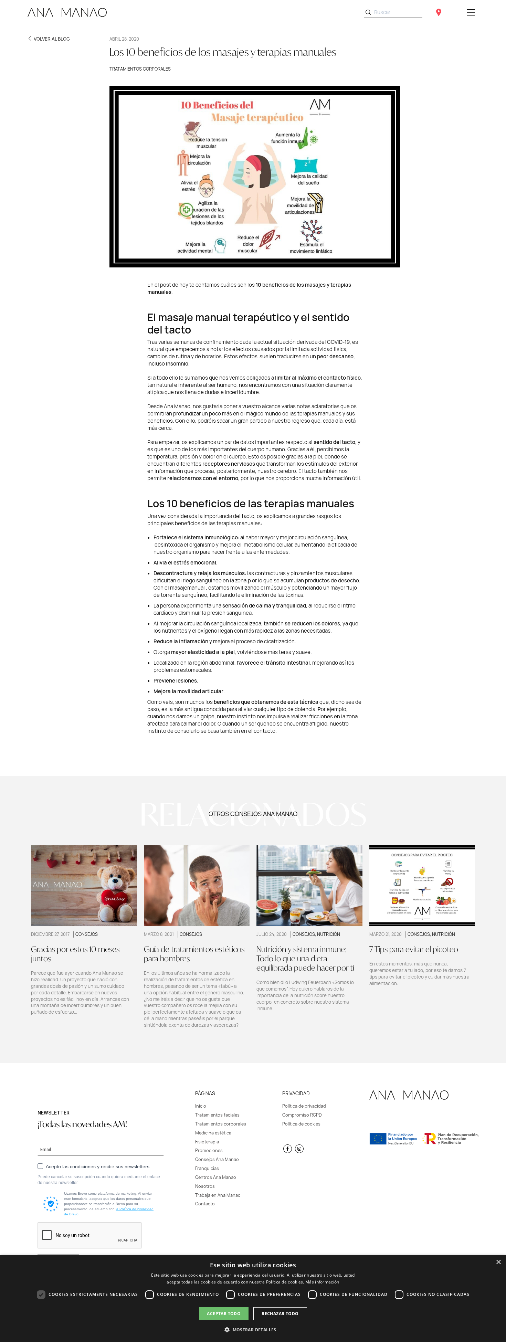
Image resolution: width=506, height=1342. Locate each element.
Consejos (86, 934)
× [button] (498, 1262)
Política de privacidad (304, 1106)
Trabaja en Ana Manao (218, 1195)
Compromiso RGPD (302, 1115)
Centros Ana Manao (215, 1177)
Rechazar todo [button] (280, 1314)
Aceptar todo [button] (224, 1314)
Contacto (205, 1204)
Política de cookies (301, 1124)
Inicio (200, 1106)
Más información (322, 1282)
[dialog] (253, 1298)
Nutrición (328, 934)
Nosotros (205, 1186)
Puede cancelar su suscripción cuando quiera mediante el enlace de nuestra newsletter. (99, 1179)
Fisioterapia (207, 1142)
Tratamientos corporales (140, 69)
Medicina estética (213, 1133)
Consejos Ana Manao (217, 1159)
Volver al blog (52, 39)
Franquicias (207, 1168)
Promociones (209, 1150)
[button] (253, 1329)
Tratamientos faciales (217, 1115)
